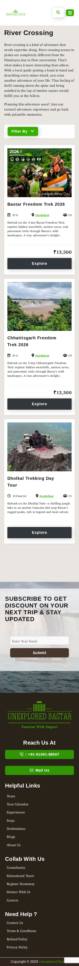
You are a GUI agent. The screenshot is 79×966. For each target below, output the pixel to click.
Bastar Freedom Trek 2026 (36, 204)
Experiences (16, 811)
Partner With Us (19, 891)
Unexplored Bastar (53, 961)
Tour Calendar (17, 803)
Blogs (11, 835)
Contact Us (15, 922)
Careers (12, 899)
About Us (14, 844)
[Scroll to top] (7, 944)
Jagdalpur (42, 214)
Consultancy (16, 866)
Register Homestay (21, 883)
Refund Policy (17, 938)
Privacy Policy (17, 946)
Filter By (19, 131)
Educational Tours (20, 875)
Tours (11, 795)
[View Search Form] (58, 12)
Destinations (16, 827)
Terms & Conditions (21, 930)
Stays (11, 819)
